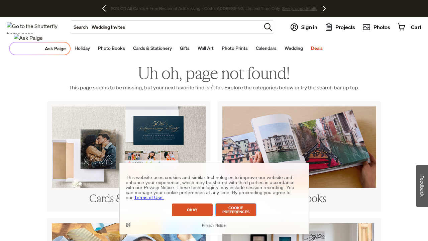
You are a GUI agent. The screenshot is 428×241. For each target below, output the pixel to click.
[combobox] (165, 27)
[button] (268, 27)
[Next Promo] (324, 8)
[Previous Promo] (106, 8)
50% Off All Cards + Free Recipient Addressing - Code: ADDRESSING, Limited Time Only (195, 8)
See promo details (299, 8)
